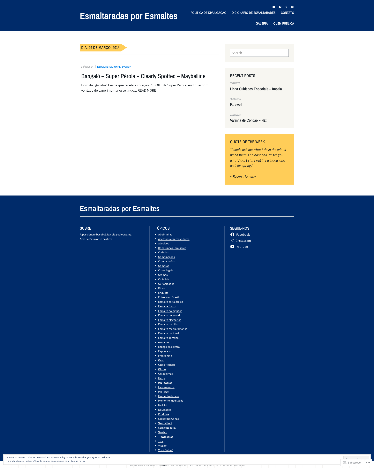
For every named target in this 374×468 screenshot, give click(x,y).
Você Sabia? (165, 450)
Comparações (166, 261)
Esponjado (164, 351)
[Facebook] (280, 7)
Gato (161, 360)
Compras (163, 266)
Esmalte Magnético (169, 320)
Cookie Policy (78, 460)
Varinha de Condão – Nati (248, 120)
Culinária (163, 279)
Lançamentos (166, 387)
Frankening (165, 355)
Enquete (163, 293)
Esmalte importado (169, 315)
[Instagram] (292, 7)
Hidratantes (165, 382)
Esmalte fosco (167, 306)
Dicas (161, 288)
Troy (160, 441)
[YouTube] (273, 7)
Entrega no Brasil (168, 297)
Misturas (163, 391)
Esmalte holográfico (170, 311)
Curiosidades (166, 284)
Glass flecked (166, 364)
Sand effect (165, 423)
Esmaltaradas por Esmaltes (128, 15)
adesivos (163, 243)
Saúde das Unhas (168, 418)
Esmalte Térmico (168, 338)
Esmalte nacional (109, 66)
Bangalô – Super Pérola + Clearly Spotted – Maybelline (143, 76)
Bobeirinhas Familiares (172, 248)
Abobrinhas (165, 234)
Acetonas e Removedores (174, 239)
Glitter (162, 369)
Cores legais (165, 270)
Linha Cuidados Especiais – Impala (256, 88)
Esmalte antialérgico (170, 301)
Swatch (126, 66)
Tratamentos (166, 436)
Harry (161, 378)
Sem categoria (167, 427)
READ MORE (147, 90)
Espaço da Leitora (169, 347)
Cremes (163, 275)
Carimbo (163, 252)
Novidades (164, 409)
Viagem (162, 445)
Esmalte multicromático (172, 329)
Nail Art (162, 405)
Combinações (166, 257)
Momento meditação (170, 400)
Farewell (236, 104)
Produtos (163, 414)
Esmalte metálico (168, 324)
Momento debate (168, 396)
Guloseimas (165, 373)
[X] (286, 7)
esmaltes (163, 342)
